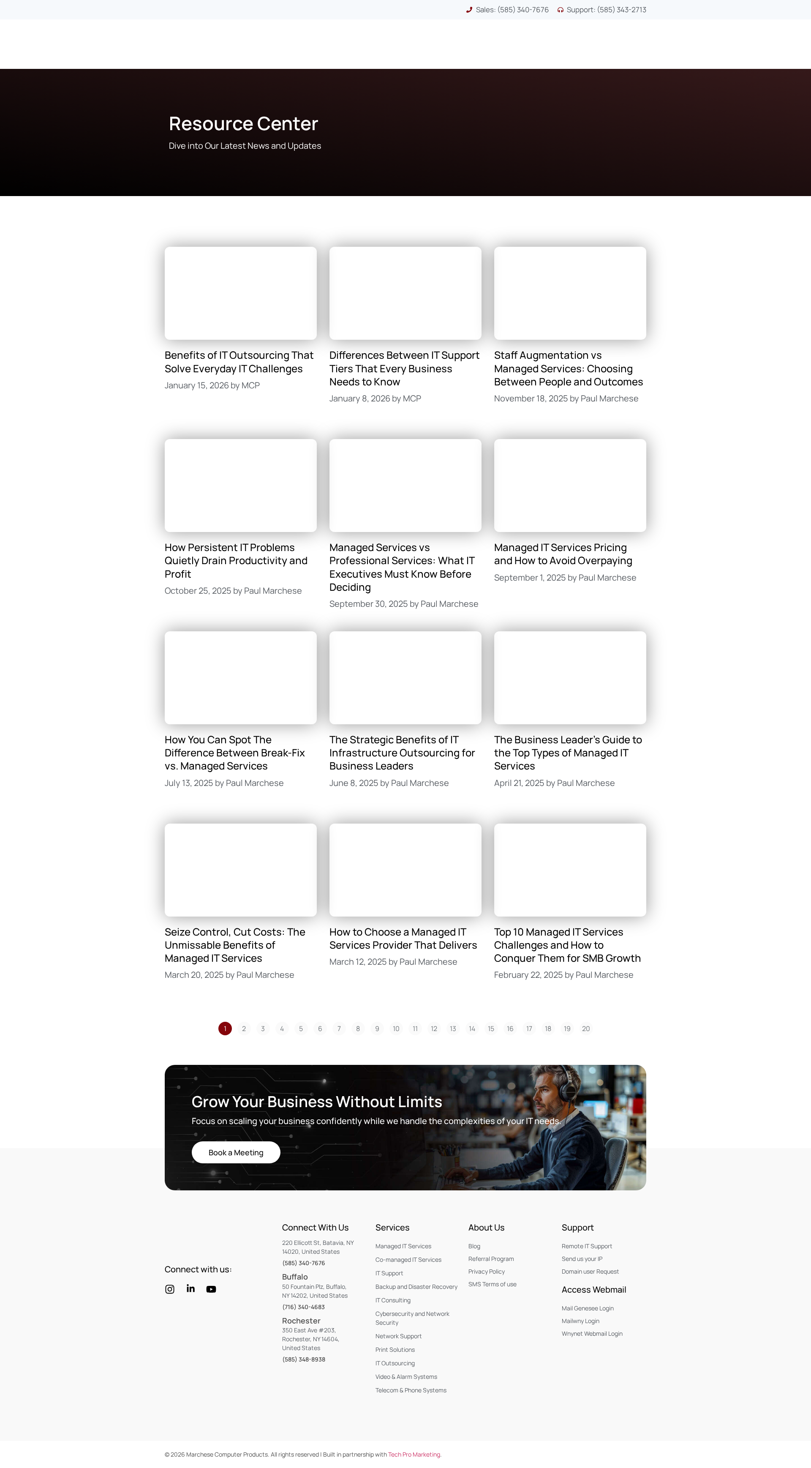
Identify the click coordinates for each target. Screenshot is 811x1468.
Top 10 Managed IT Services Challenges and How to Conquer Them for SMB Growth (567, 945)
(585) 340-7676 (303, 1263)
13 (455, 1027)
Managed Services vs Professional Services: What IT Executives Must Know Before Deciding (401, 567)
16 (512, 1027)
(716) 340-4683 (303, 1307)
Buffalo (295, 1277)
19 (569, 1027)
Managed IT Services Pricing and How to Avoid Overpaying (563, 553)
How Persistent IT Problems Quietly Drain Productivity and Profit (236, 560)
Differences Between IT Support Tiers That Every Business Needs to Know (404, 368)
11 (417, 1027)
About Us (486, 1227)
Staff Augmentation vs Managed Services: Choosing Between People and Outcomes (568, 368)
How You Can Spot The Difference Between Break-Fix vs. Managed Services (235, 752)
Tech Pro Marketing (414, 1454)
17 (531, 1027)
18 (550, 1027)
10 (398, 1027)
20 (587, 1027)
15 (493, 1027)
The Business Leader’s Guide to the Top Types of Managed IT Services (568, 752)
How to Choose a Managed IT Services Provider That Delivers (403, 938)
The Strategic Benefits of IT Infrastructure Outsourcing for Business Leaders (402, 752)
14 (474, 1027)
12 (436, 1027)
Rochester (301, 1320)
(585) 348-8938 (303, 1359)
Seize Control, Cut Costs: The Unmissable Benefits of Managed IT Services (235, 945)
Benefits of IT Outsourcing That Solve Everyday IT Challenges (239, 361)
